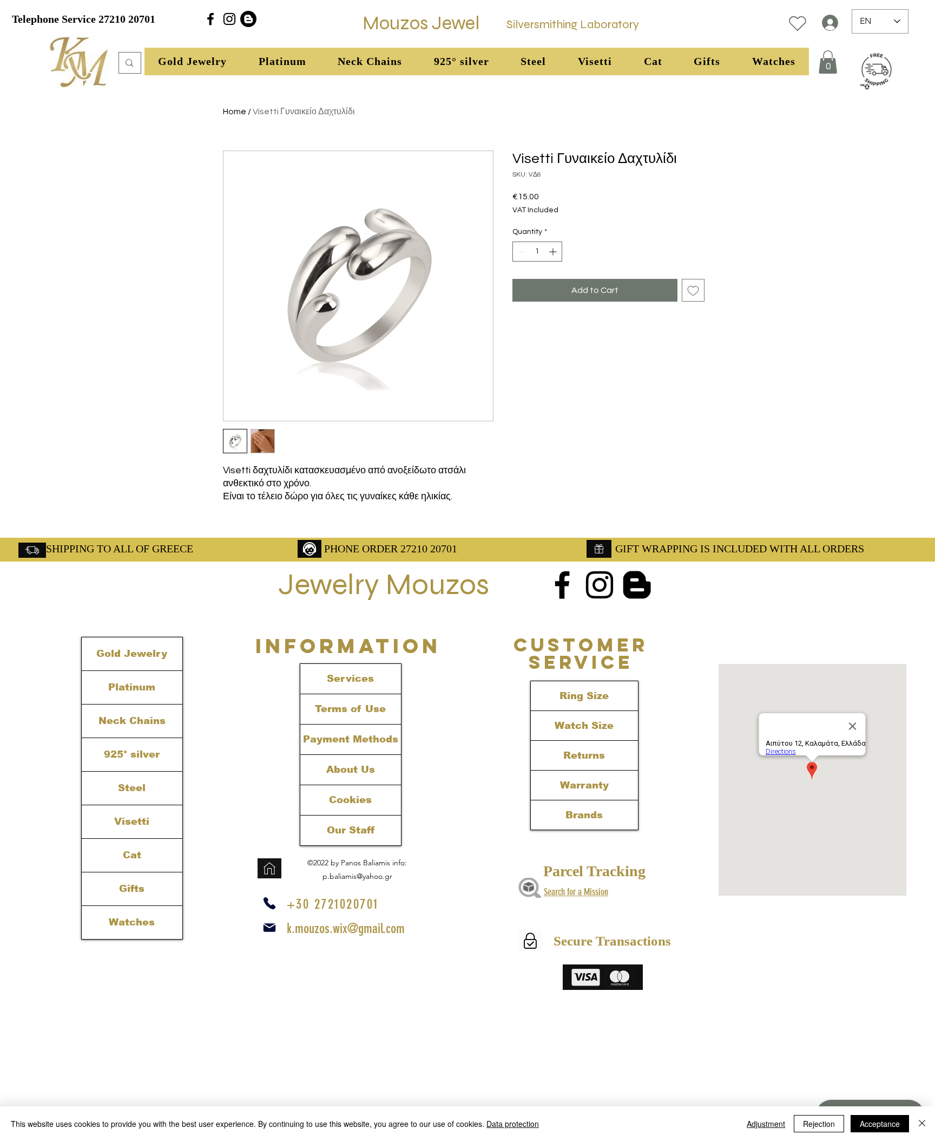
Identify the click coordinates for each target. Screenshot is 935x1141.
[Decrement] (521, 251)
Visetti (131, 821)
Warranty (584, 785)
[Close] (922, 1123)
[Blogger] (248, 19)
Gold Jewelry (131, 653)
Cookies (350, 799)
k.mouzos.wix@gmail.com (346, 928)
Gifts (131, 888)
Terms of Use (350, 708)
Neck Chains (132, 720)
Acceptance (880, 1123)
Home (234, 111)
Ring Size (584, 695)
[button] (192, 61)
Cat (132, 855)
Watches (132, 922)
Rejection (819, 1123)
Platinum (131, 687)
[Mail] (269, 928)
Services (350, 678)
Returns (584, 755)
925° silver (132, 754)
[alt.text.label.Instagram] (229, 19)
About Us (350, 769)
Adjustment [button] (766, 1123)
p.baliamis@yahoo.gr (357, 876)
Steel (132, 788)
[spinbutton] (537, 251)
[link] (828, 62)
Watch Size (584, 725)
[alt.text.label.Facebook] (210, 19)
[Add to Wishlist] (693, 290)
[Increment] (554, 251)
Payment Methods (350, 739)
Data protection (512, 1123)
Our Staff (350, 830)
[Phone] (269, 903)
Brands (584, 815)
